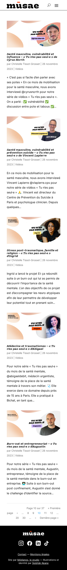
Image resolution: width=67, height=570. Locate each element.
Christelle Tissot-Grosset (25, 63)
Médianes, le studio (28, 559)
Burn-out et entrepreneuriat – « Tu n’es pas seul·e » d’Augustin (32, 445)
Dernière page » (49, 517)
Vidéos (19, 68)
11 (45, 512)
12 (51, 512)
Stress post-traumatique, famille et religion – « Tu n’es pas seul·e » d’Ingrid (32, 253)
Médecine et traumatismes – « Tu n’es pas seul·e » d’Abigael (31, 347)
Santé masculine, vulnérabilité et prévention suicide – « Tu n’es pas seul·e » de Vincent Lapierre (31, 153)
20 (17, 517)
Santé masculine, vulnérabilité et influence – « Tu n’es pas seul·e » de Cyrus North (32, 57)
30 (24, 517)
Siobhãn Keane (40, 563)
